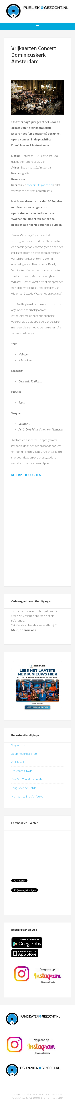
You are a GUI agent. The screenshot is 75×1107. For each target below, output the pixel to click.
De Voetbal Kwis (21, 770)
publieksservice (22, 1097)
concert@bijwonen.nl (40, 185)
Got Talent (17, 762)
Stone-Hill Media (52, 1097)
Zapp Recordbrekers (24, 753)
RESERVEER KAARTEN (26, 475)
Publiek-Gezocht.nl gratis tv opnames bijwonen (37, 11)
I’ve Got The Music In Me (27, 779)
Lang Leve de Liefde (23, 787)
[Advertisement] (37, 532)
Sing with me (19, 745)
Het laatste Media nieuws (27, 796)
